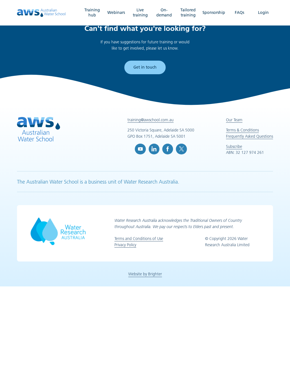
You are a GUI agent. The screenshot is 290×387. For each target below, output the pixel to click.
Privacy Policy (125, 244)
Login (263, 12)
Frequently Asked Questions (249, 136)
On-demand (164, 12)
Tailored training (188, 12)
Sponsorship (213, 12)
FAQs (239, 12)
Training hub (92, 12)
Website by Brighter (145, 274)
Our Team (234, 119)
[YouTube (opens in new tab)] (140, 149)
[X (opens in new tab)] (181, 149)
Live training (140, 12)
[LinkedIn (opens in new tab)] (154, 149)
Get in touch (145, 67)
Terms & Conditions (242, 130)
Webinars (116, 12)
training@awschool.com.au (150, 119)
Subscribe (234, 146)
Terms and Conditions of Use (138, 238)
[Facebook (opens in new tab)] (167, 149)
